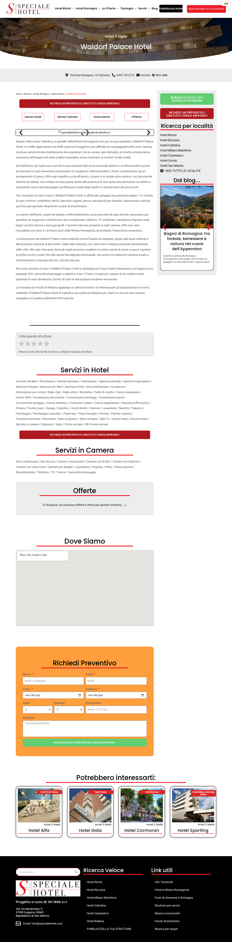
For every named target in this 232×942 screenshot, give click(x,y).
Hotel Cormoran (141, 830)
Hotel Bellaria (95, 921)
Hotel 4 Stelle (116, 36)
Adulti (26, 703)
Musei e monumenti (167, 913)
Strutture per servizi (167, 905)
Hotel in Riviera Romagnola (172, 890)
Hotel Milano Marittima (101, 897)
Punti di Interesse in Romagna (174, 897)
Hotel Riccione (96, 890)
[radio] (21, 344)
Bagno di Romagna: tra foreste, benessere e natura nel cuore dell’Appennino (187, 241)
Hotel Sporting (193, 830)
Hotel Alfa (39, 830)
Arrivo (27, 689)
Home (18, 94)
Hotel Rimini (94, 882)
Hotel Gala (90, 830)
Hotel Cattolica (58, 94)
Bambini (59, 703)
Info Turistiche (164, 882)
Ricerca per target (166, 929)
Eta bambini (93, 703)
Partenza (92, 689)
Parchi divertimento (167, 921)
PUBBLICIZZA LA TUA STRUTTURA (109, 929)
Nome (27, 674)
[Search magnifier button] (76, 872)
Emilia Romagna (41, 94)
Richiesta (28, 718)
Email (89, 674)
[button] (72, 8)
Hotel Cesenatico (98, 913)
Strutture (27, 94)
